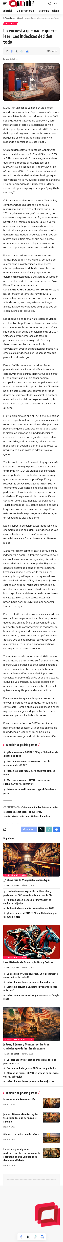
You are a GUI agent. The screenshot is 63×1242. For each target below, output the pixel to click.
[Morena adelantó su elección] (51, 1103)
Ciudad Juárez (41, 807)
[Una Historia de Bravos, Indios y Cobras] (31, 942)
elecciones (9, 811)
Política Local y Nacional (19, 1039)
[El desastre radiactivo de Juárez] (51, 1138)
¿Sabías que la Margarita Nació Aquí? (26, 880)
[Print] (27, 51)
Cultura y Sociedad (15, 875)
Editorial (10, 24)
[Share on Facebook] (11, 51)
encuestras (35, 811)
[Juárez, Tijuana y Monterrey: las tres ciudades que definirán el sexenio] (31, 1024)
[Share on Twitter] (16, 51)
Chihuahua (27, 807)
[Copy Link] (21, 51)
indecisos (45, 816)
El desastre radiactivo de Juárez (21, 1134)
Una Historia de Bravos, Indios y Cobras (28, 962)
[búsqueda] (50, 3)
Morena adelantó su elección (19, 1099)
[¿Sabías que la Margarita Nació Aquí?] (31, 860)
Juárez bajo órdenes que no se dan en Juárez (30, 982)
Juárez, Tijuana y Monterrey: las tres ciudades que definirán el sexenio (20, 1118)
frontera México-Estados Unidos (21, 816)
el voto (54, 807)
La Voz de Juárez (10, 59)
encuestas (22, 811)
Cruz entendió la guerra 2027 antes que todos (31, 1068)
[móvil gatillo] (6, 3)
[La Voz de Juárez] (21, 3)
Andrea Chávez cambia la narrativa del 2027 (30, 908)
